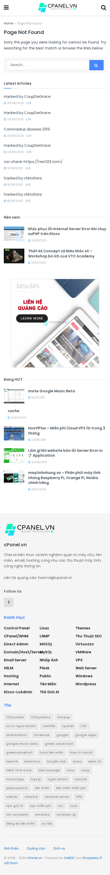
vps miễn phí (40, 806)
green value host (59, 744)
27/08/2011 (38, 440)
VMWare (83, 652)
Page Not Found (29, 23)
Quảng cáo (36, 848)
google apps (85, 735)
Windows (84, 676)
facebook (42, 735)
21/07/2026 (18, 418)
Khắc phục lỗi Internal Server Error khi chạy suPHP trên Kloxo (67, 231)
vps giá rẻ (14, 806)
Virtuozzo (84, 644)
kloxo (77, 761)
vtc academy (17, 814)
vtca (74, 806)
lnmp (85, 770)
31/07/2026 (38, 489)
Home (8, 23)
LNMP (45, 636)
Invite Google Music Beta (51, 391)
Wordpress (85, 684)
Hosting (11, 676)
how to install (81, 752)
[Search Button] (96, 65)
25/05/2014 (38, 462)
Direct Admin (16, 644)
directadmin (16, 735)
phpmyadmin (17, 788)
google (62, 735)
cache (13, 410)
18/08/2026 (14, 185)
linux (70, 770)
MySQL (46, 652)
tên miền (42, 788)
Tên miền (48, 684)
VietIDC (69, 858)
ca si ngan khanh (21, 726)
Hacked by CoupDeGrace (27, 96)
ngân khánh (58, 779)
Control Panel (17, 628)
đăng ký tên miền (20, 823)
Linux (44, 628)
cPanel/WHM (16, 636)
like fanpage (49, 770)
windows (42, 814)
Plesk (44, 668)
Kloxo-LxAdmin (18, 692)
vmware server (57, 797)
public (45, 676)
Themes (82, 628)
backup (64, 717)
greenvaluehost (19, 752)
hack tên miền (51, 752)
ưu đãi (47, 823)
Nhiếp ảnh (49, 660)
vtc (60, 806)
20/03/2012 (38, 240)
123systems (41, 717)
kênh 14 (95, 761)
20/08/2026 (15, 136)
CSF (84, 726)
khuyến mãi (56, 761)
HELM (8, 668)
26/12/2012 (38, 263)
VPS (79, 660)
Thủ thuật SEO (88, 636)
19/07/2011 (37, 398)
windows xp (66, 814)
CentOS (49, 726)
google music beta (22, 744)
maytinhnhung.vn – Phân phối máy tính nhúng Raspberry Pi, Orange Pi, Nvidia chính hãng (64, 477)
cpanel (68, 726)
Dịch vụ (59, 848)
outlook (81, 779)
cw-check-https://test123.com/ (33, 161)
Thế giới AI (49, 692)
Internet (11, 684)
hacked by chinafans (23, 178)
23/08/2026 (15, 119)
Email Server (15, 660)
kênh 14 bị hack (19, 770)
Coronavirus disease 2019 (27, 129)
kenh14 (12, 761)
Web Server (86, 668)
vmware (31, 797)
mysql (36, 779)
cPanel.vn (34, 858)
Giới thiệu (11, 848)
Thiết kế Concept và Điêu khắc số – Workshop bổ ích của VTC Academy (61, 253)
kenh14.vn (32, 761)
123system (15, 717)
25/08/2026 (15, 103)
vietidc (12, 797)
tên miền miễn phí (71, 788)
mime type (15, 779)
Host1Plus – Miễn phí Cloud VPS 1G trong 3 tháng (66, 431)
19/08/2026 (14, 168)
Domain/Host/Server (23, 652)
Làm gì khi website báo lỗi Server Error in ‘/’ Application (65, 453)
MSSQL (46, 644)
